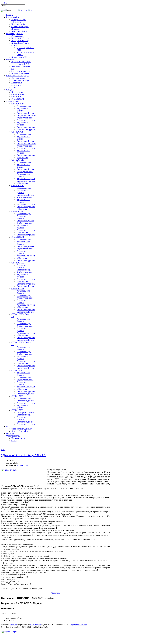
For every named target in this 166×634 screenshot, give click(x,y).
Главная (13, 625)
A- (7, 3)
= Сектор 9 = (22, 465)
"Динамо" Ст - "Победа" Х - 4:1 (23, 455)
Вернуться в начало (78, 625)
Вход (3, 449)
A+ (2, 3)
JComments (55, 593)
